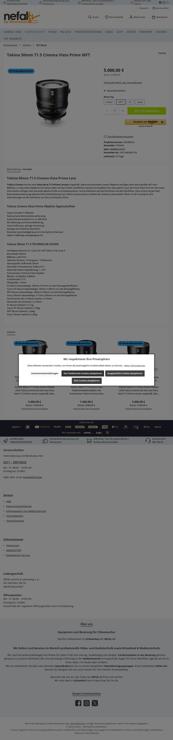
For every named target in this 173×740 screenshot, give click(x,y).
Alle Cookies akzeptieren (87, 380)
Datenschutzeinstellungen (44, 373)
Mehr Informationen (134, 365)
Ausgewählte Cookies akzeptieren (124, 373)
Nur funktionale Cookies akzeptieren (83, 373)
